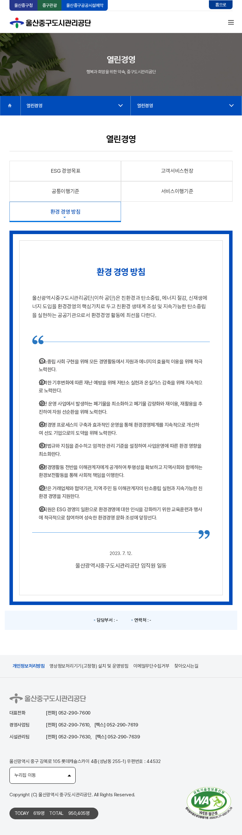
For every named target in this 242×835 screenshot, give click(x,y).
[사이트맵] (231, 22)
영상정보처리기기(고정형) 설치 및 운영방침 (88, 666)
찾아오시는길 (186, 666)
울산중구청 (23, 5)
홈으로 (220, 4)
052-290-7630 (74, 737)
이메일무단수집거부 (151, 666)
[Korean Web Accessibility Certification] (209, 802)
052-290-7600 (74, 713)
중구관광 (49, 5)
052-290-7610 (73, 725)
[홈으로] (10, 105)
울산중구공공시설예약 (84, 5)
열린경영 (34, 106)
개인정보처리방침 (29, 666)
